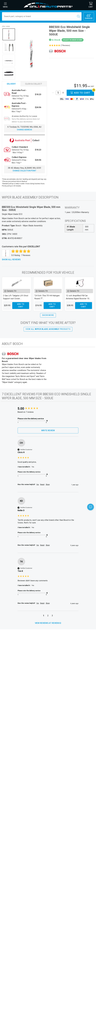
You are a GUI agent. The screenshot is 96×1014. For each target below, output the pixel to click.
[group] (48, 408)
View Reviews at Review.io (48, 623)
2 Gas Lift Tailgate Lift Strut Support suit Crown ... (15, 297)
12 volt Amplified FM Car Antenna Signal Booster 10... (78, 297)
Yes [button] (37, 484)
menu (5, 7)
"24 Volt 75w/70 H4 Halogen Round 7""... (47, 297)
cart (90, 7)
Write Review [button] (48, 430)
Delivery (11, 84)
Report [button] (42, 484)
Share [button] (48, 484)
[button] (43, 616)
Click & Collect (33, 84)
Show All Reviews (11, 259)
